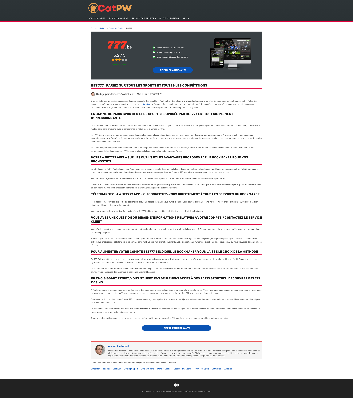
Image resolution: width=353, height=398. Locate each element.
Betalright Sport (131, 369)
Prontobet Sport (202, 369)
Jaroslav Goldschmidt (118, 346)
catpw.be (159, 391)
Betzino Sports (147, 369)
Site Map (191, 391)
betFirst (106, 369)
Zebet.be (228, 369)
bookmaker (145, 104)
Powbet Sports (164, 369)
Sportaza (117, 369)
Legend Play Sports (182, 369)
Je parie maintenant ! (173, 70)
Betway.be (216, 369)
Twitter (165, 391)
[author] (93, 94)
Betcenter (95, 369)
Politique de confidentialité (178, 391)
